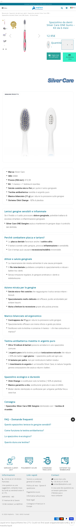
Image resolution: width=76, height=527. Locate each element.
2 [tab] (6, 49)
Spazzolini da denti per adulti (18, 13)
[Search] (62, 8)
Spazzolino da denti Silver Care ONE (38, 13)
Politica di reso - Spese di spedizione (36, 486)
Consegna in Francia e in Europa (36, 505)
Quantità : (54, 44)
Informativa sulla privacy (36, 496)
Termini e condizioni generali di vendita (34, 480)
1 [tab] (3, 49)
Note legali (31, 500)
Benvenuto (5, 13)
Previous (10, 35)
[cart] (66, 8)
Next (39, 35)
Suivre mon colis (59, 479)
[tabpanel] (4, 22)
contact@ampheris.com (62, 484)
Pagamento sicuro (33, 492)
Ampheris (11, 514)
